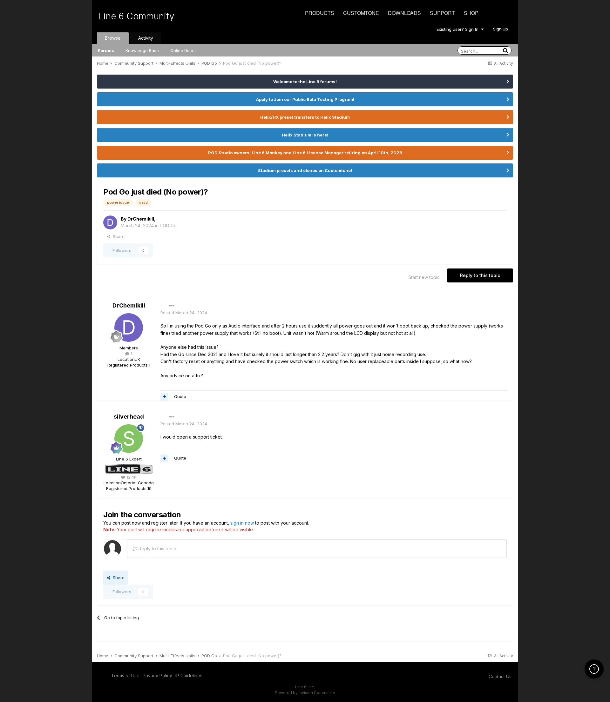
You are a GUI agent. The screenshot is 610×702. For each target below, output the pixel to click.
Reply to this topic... (158, 548)
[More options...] (172, 306)
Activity (145, 38)
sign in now (242, 523)
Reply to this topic (480, 275)
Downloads (404, 13)
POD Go (168, 225)
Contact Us (500, 676)
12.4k (130, 477)
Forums (106, 50)
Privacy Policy (157, 675)
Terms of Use (125, 675)
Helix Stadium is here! (305, 134)
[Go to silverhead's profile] (128, 438)
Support (442, 13)
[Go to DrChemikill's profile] (110, 222)
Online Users (183, 50)
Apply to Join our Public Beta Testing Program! (305, 99)
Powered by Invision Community (305, 692)
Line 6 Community (136, 16)
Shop (471, 13)
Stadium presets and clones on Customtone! (305, 170)
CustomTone (361, 13)
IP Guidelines (188, 675)
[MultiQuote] (164, 397)
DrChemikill (140, 219)
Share (117, 236)
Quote (180, 396)
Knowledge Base (142, 50)
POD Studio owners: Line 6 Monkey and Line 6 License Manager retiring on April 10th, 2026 (305, 152)
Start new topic (424, 277)
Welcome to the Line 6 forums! (305, 81)
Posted (183, 312)
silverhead (129, 416)
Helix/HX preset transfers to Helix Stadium (305, 117)
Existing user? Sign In (459, 29)
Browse (113, 38)
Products (319, 13)
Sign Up (500, 28)
